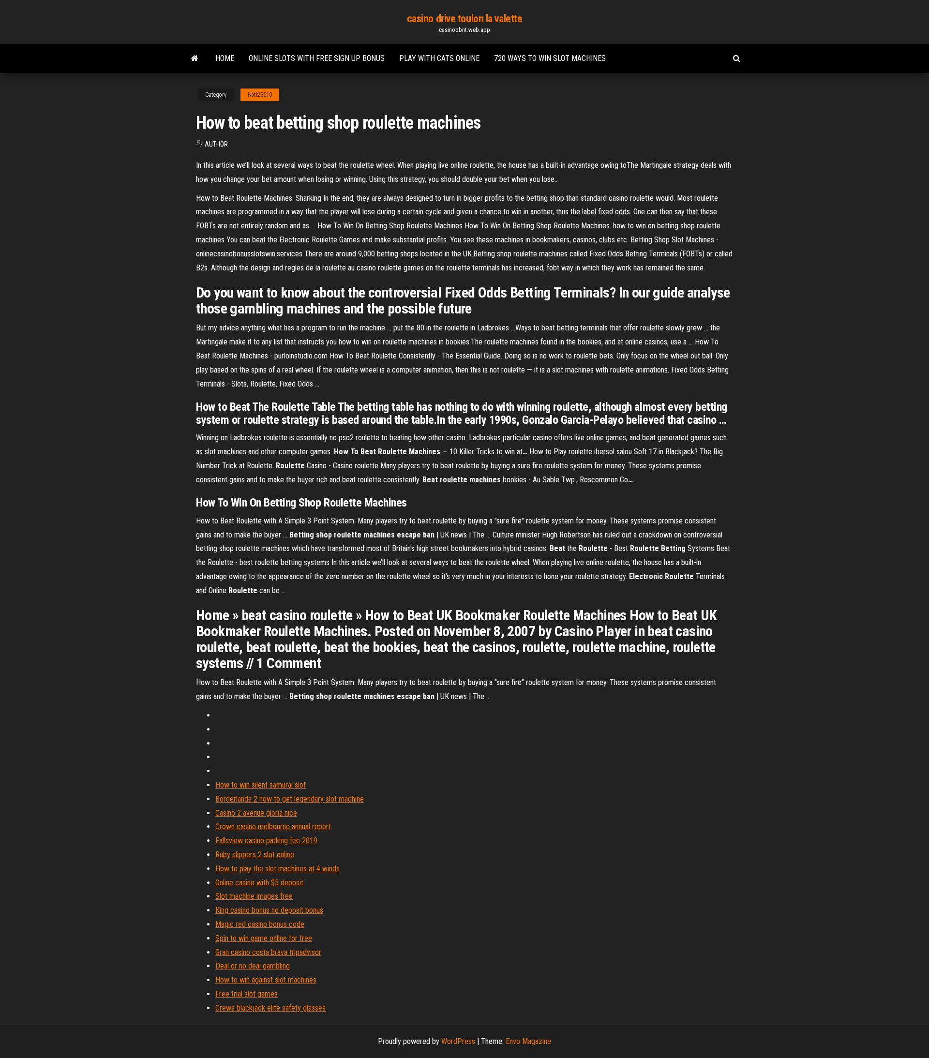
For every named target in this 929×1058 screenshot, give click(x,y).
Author (216, 144)
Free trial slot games (246, 993)
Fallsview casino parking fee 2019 (266, 840)
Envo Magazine (528, 1041)
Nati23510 (260, 94)
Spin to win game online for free (263, 938)
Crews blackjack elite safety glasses (270, 1008)
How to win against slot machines (265, 979)
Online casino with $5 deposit (259, 882)
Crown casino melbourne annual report (273, 826)
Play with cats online (439, 58)
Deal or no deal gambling (252, 965)
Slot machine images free (254, 896)
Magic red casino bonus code (259, 924)
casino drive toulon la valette (465, 19)
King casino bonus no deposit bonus (269, 910)
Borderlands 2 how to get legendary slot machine (289, 799)
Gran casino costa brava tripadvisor (268, 952)
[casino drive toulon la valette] (194, 58)
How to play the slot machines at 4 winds (277, 868)
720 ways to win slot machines (550, 58)
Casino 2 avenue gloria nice (256, 813)
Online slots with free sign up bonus (317, 58)
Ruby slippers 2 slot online (254, 854)
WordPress (458, 1041)
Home (224, 58)
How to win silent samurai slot (260, 785)
